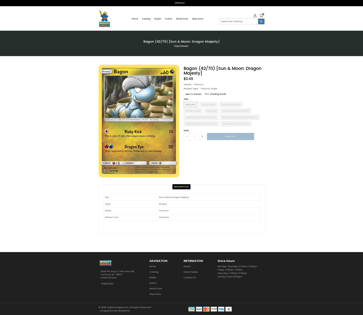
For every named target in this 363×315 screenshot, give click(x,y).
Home (153, 266)
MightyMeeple (181, 46)
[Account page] (255, 16)
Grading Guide (218, 94)
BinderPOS (124, 310)
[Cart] (261, 16)
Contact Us (190, 277)
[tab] (181, 186)
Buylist (153, 277)
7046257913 (107, 283)
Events (153, 282)
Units (186, 131)
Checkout (180, 2)
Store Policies (191, 271)
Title (186, 99)
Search (187, 266)
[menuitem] (135, 19)
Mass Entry (155, 294)
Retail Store (156, 288)
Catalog (154, 271)
